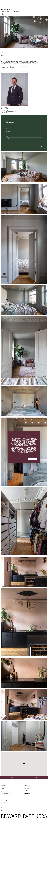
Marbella (2, 794)
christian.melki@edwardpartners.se (8, 111)
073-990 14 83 (4, 112)
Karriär (2, 791)
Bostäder (3, 785)
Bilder (12, 777)
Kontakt (24, 55)
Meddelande (8, 138)
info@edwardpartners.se (29, 790)
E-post (7, 136)
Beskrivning (24, 53)
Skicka (41, 146)
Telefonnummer (9, 133)
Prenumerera (44, 811)
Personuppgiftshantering (6, 793)
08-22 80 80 (26, 788)
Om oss (2, 788)
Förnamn (7, 128)
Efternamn (8, 131)
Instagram (28, 793)
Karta (36, 777)
